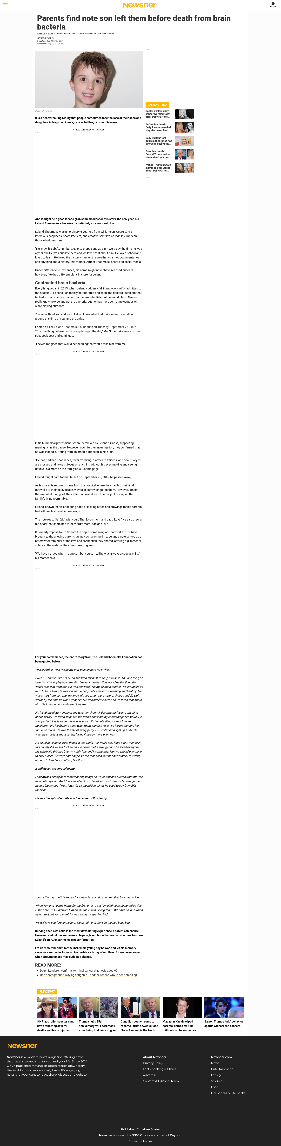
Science (216, 1081)
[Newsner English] (139, 5)
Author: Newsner (45, 38)
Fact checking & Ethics (159, 1069)
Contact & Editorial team (161, 1081)
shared (115, 262)
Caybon (175, 1135)
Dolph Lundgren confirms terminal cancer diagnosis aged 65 (78, 970)
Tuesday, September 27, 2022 (117, 327)
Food (214, 1087)
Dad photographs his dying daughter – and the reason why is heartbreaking (88, 975)
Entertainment (222, 1069)
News (50, 33)
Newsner (41, 33)
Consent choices (140, 1141)
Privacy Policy (153, 1063)
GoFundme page (88, 469)
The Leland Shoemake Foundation (71, 327)
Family (216, 1075)
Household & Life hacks (228, 1093)
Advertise (150, 1075)
